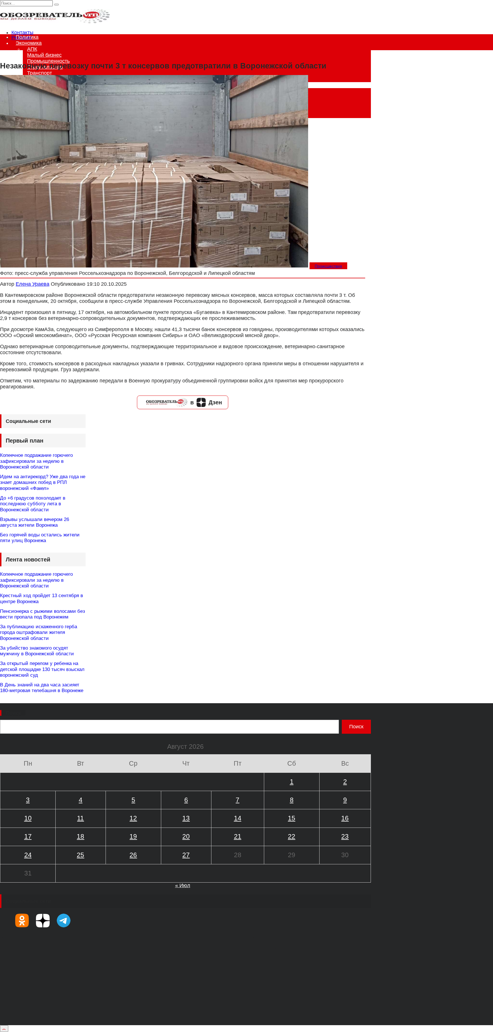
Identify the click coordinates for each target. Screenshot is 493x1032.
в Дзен (206, 402)
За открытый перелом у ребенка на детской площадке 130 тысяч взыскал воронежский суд (42, 669)
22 (291, 836)
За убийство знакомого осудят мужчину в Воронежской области (37, 650)
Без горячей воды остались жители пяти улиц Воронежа (40, 537)
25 (80, 855)
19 (133, 836)
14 (237, 818)
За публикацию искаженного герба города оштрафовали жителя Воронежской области (38, 632)
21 (237, 836)
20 (186, 836)
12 (133, 818)
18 (80, 836)
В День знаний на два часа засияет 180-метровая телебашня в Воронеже (41, 687)
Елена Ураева (32, 284)
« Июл (182, 885)
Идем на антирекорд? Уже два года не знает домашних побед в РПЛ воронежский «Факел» (42, 482)
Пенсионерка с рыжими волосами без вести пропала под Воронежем (42, 614)
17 (28, 836)
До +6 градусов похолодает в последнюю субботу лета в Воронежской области (32, 503)
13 (186, 818)
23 (345, 836)
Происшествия (328, 266)
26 (133, 855)
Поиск (13, 713)
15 (291, 818)
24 (28, 855)
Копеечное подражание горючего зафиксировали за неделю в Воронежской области (36, 461)
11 (80, 818)
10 (28, 818)
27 (186, 855)
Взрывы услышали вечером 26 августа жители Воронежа (34, 522)
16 (345, 818)
